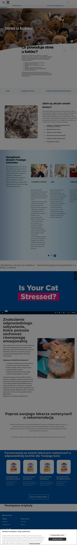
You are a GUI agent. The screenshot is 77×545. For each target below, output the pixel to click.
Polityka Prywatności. (34, 543)
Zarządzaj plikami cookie (57, 535)
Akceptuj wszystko (57, 539)
